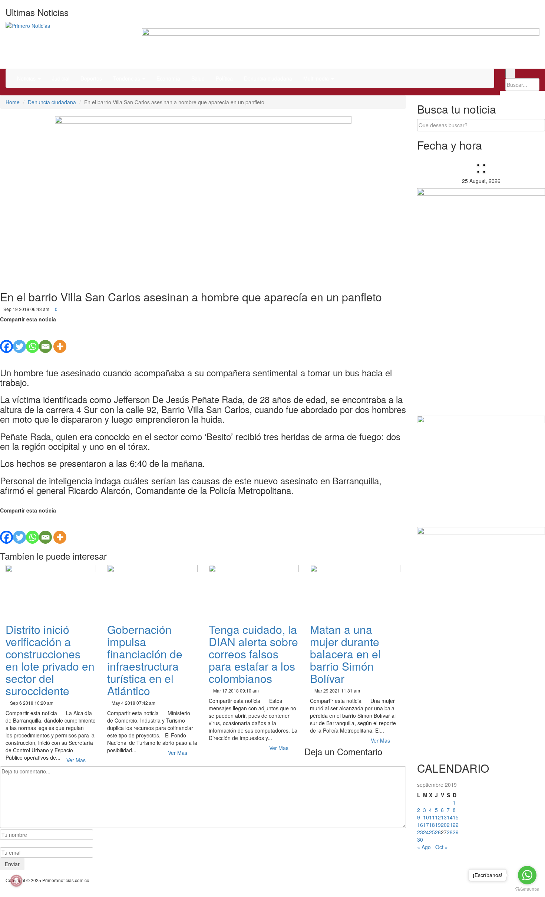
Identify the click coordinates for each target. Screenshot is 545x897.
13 (444, 817)
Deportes (91, 78)
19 (438, 824)
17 (426, 824)
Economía (168, 78)
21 (450, 824)
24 (426, 832)
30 (420, 839)
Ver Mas (76, 760)
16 (420, 824)
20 (444, 824)
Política (224, 78)
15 (456, 817)
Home (13, 102)
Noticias (27, 78)
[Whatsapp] (32, 338)
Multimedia (316, 78)
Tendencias (127, 78)
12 (438, 817)
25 (432, 832)
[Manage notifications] (16, 881)
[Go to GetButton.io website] (527, 889)
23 (420, 832)
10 (426, 817)
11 (432, 817)
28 (450, 832)
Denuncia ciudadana (268, 78)
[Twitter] (19, 338)
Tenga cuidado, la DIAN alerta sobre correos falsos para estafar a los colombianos (253, 653)
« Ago (424, 847)
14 (450, 817)
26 (438, 832)
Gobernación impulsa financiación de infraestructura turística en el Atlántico (144, 659)
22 (456, 824)
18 (432, 824)
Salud (198, 78)
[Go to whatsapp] (527, 875)
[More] (60, 338)
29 (456, 832)
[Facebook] (6, 338)
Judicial (60, 78)
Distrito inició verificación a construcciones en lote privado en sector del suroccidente (50, 659)
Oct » (441, 847)
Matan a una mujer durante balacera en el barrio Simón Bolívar (345, 653)
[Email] (45, 338)
